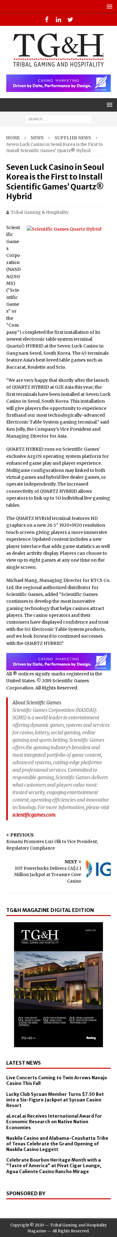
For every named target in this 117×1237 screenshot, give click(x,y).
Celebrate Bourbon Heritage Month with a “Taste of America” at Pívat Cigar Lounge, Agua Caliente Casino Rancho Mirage (53, 1165)
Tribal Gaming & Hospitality (40, 212)
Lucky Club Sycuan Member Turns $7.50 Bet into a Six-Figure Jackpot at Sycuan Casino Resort (55, 1099)
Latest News (23, 1063)
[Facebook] (46, 19)
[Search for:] (58, 119)
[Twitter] (70, 19)
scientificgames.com (34, 815)
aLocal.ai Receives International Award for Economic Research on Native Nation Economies (54, 1121)
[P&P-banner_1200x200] (58, 88)
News (37, 138)
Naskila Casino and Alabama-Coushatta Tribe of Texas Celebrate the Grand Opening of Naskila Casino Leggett (57, 1143)
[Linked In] (58, 19)
